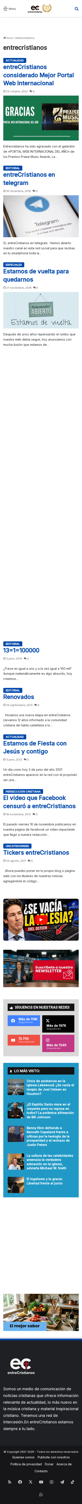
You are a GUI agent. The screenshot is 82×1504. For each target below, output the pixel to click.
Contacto (41, 1471)
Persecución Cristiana (23, 791)
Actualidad (15, 60)
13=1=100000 (21, 650)
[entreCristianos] (20, 1383)
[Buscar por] (76, 10)
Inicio (9, 38)
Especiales (14, 264)
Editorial (13, 168)
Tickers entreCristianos (36, 852)
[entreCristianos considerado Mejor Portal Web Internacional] (41, 118)
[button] (41, 920)
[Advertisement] (41, 26)
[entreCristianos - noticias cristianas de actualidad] (41, 8)
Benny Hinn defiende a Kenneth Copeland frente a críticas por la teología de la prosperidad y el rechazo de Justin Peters (48, 1136)
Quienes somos (23, 1457)
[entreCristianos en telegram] (41, 216)
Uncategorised (17, 846)
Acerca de (64, 1464)
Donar (49, 1464)
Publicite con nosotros (54, 1457)
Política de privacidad (26, 1464)
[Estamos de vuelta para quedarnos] (41, 310)
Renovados (18, 696)
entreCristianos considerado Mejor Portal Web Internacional (38, 75)
